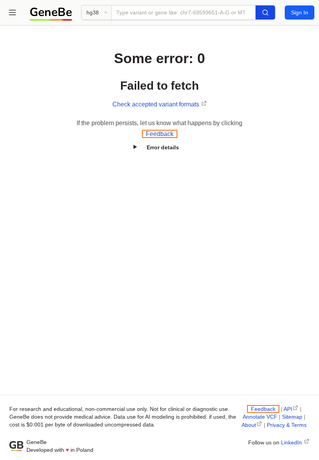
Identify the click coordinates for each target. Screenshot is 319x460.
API (288, 409)
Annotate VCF (260, 417)
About (249, 425)
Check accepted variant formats (156, 104)
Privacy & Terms (287, 425)
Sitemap (292, 417)
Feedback (160, 134)
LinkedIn (292, 442)
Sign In (299, 12)
